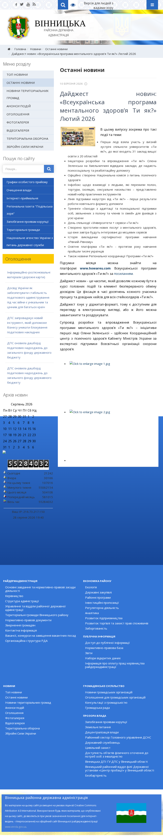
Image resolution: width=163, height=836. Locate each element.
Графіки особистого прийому (27, 182)
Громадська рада (97, 708)
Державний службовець (102, 742)
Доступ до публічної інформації (107, 643)
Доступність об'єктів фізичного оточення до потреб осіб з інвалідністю (116, 754)
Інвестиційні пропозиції (102, 603)
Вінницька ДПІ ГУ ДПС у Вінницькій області (116, 761)
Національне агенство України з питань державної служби (30, 241)
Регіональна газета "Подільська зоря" (29, 209)
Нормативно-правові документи (28, 620)
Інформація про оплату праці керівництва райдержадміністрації (115, 665)
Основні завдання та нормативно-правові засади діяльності (40, 589)
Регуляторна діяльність (102, 608)
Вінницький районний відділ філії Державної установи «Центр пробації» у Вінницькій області (119, 768)
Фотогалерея (18, 122)
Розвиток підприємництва (103, 618)
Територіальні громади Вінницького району (36, 615)
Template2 (74, 5)
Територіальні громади (23, 230)
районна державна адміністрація (59, 29)
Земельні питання (98, 727)
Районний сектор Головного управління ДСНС (118, 737)
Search (63, 5)
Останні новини (56, 49)
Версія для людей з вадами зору (98, 5)
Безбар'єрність (96, 775)
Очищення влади (19, 190)
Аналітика (92, 613)
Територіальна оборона (27, 138)
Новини (35, 49)
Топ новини (17, 74)
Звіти (88, 653)
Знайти (49, 169)
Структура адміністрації (22, 601)
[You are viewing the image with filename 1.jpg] (112, 385)
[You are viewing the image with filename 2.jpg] (112, 433)
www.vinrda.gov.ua (15, 826)
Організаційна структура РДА (26, 641)
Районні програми (98, 597)
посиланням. (123, 273)
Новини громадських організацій (108, 692)
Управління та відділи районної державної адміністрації (35, 608)
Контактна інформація (21, 630)
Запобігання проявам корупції (28, 222)
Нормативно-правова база (104, 648)
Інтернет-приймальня (22, 198)
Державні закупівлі (98, 592)
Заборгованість (96, 628)
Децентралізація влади (102, 732)
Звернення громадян (20, 625)
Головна (20, 49)
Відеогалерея (18, 130)
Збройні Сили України (25, 147)
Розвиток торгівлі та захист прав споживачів (116, 623)
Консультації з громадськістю (106, 702)
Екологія (91, 587)
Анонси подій (19, 106)
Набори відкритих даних (103, 658)
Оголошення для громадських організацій (115, 697)
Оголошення (18, 114)
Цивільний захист (98, 748)
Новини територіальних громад (28, 94)
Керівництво (14, 596)
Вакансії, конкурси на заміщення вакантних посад (40, 635)
